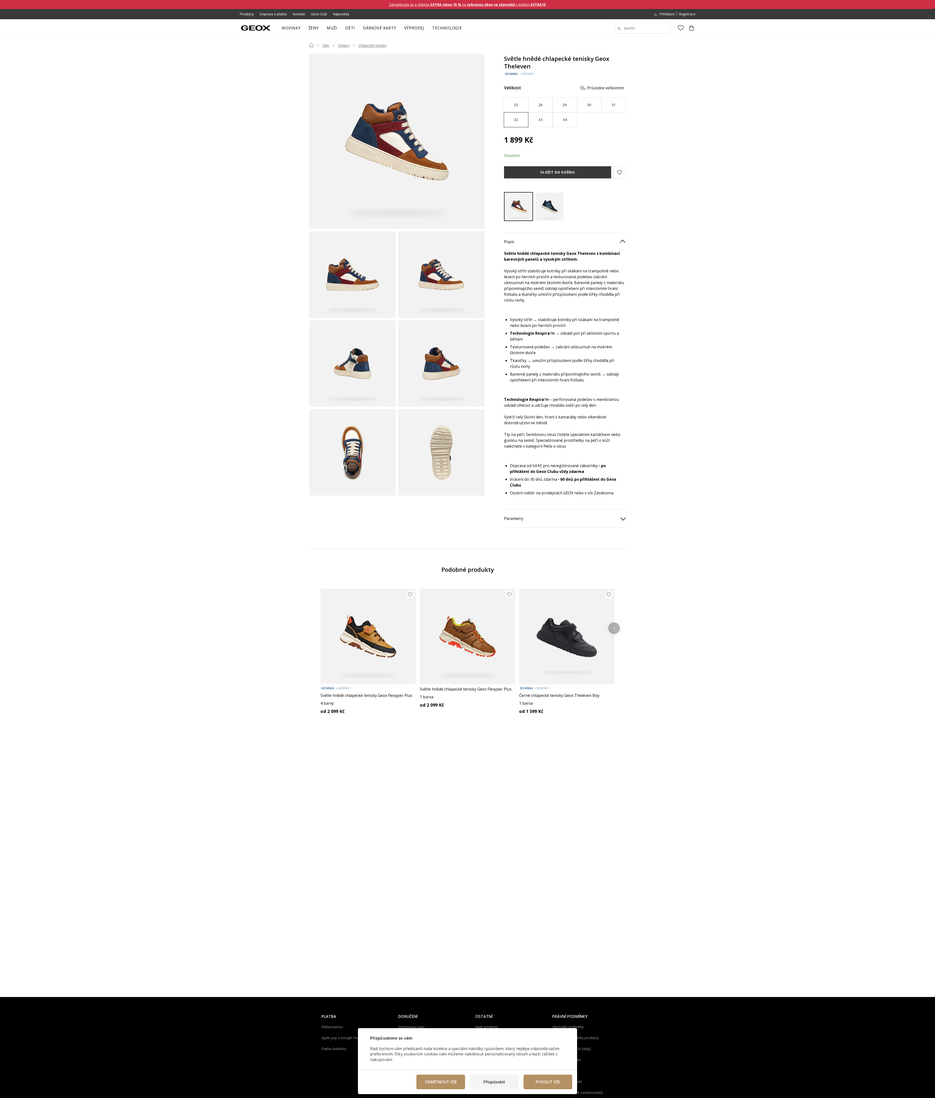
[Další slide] (614, 628)
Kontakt (299, 14)
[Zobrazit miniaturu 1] (352, 274)
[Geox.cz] (256, 28)
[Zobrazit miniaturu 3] (352, 363)
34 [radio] (565, 119)
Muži (332, 28)
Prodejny (247, 14)
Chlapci (343, 45)
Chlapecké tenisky (372, 45)
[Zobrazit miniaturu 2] (441, 274)
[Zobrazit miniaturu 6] (441, 452)
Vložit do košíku (557, 172)
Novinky (291, 28)
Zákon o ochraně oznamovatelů (577, 1092)
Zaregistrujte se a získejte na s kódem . (467, 4)
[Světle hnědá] (518, 206)
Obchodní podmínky (568, 1026)
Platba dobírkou (333, 1048)
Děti (350, 28)
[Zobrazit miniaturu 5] (352, 452)
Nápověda (341, 14)
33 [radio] (540, 119)
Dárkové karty (379, 28)
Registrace (687, 14)
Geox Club (319, 14)
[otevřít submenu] (321, 29)
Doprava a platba (273, 14)
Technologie (447, 28)
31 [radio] (614, 104)
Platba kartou (332, 1026)
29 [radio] (565, 104)
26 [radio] (540, 104)
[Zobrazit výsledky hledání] (619, 29)
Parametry (513, 518)
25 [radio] (516, 104)
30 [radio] (589, 104)
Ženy (314, 28)
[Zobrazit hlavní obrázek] (397, 141)
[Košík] (691, 28)
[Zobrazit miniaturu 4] (441, 363)
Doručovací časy (411, 1026)
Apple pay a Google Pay (340, 1037)
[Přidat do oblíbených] (410, 595)
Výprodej (414, 28)
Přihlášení (667, 14)
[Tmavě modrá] (549, 206)
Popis (509, 241)
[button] (620, 172)
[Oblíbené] (681, 28)
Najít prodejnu (486, 1026)
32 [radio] (516, 119)
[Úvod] (311, 45)
